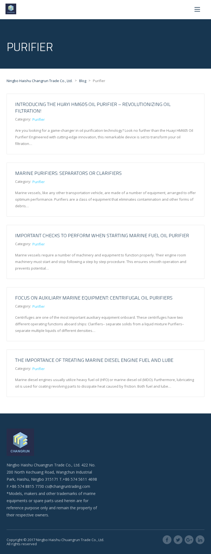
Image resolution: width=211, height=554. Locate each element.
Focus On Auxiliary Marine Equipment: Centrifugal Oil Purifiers (94, 297)
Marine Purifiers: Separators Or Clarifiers (68, 173)
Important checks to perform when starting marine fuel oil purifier (102, 235)
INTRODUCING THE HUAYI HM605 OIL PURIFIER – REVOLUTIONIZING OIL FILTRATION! (93, 107)
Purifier (38, 119)
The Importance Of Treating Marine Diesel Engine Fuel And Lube (94, 360)
